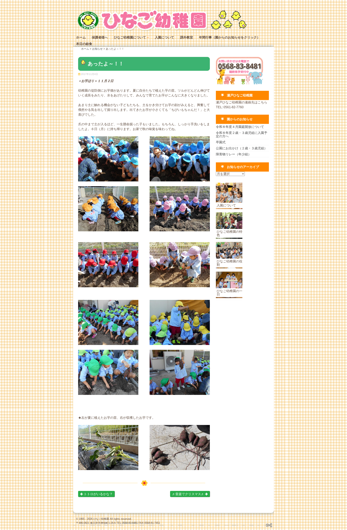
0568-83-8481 (130, 522)
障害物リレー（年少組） (233, 154)
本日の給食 (84, 44)
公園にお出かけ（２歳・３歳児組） (241, 148)
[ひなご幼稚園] (161, 30)
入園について (164, 37)
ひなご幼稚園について (130, 37)
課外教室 (186, 37)
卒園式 (221, 142)
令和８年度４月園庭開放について (240, 126)
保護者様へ (100, 37)
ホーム (81, 37)
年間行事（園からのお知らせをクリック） (229, 37)
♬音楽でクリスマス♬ (188, 494)
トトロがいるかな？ (98, 494)
